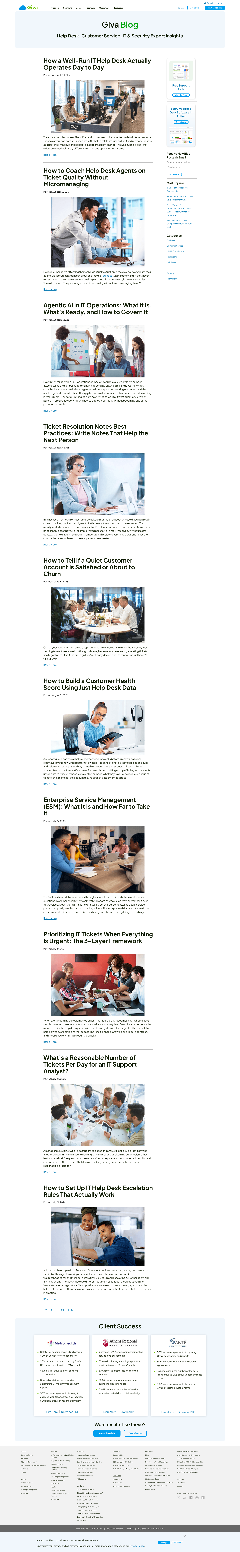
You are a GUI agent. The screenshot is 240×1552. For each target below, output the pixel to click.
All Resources (150, 1489)
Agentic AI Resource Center (155, 1458)
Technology (172, 278)
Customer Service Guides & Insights (190, 1465)
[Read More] (50, 154)
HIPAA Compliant (57, 1464)
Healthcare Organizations (86, 1455)
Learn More (51, 1411)
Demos (79, 8)
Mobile (53, 1487)
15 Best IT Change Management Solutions (127, 1469)
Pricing (181, 8)
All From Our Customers (121, 1486)
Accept (164, 1543)
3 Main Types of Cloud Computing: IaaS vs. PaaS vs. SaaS (180, 223)
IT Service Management (29, 1462)
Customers (104, 8)
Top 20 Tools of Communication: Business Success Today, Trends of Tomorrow (179, 210)
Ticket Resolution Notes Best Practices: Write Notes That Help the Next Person (95, 432)
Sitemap (130, 1529)
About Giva (181, 1483)
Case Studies (117, 1479)
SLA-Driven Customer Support (87, 1503)
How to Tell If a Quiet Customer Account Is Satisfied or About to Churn (89, 566)
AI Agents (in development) (60, 1461)
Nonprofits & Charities (85, 1475)
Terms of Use (97, 1529)
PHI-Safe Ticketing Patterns (87, 1496)
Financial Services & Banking (87, 1469)
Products (55, 8)
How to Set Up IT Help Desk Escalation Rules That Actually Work (98, 1191)
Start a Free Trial (107, 1433)
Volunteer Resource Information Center (159, 1482)
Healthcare (172, 257)
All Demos (24, 1493)
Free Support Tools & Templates (156, 1462)
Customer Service (175, 246)
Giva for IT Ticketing (58, 1490)
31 (58, 1309)
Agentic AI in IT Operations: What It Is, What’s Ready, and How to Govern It (97, 308)
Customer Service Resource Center (157, 1469)
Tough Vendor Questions (186, 1458)
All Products (25, 1469)
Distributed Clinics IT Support (87, 1500)
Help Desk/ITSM (26, 1486)
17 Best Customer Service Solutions (125, 1458)
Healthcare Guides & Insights (187, 1469)
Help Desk (171, 262)
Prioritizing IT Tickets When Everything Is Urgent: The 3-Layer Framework (98, 937)
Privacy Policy (82, 1529)
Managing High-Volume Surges (88, 1507)
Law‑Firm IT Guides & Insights (187, 1472)
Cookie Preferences (114, 1529)
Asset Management (57, 1480)
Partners (180, 1486)
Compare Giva (118, 1455)
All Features (55, 1499)
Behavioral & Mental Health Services (89, 1462)
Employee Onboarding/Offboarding (90, 1517)
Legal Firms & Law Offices (86, 1465)
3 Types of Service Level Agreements (177, 189)
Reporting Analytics (58, 1473)
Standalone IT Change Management (33, 1465)
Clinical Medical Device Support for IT (90, 1493)
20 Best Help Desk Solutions (123, 1462)
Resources (118, 8)
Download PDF (70, 1411)
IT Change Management (29, 1490)
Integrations (55, 1483)
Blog (147, 1455)
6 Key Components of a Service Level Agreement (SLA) (181, 198)
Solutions (67, 8)
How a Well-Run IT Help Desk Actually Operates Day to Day (97, 64)
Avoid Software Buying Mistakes (188, 1455)
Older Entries (68, 1309)
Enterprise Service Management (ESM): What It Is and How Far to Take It (96, 806)
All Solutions (81, 1479)
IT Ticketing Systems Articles (155, 1472)
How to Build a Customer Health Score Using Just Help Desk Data (89, 684)
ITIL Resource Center (152, 1479)
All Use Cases (81, 1520)
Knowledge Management (60, 1477)
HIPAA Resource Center (153, 1465)
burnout (107, 275)
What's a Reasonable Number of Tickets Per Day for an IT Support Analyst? (90, 1064)
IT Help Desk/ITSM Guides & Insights (190, 1462)
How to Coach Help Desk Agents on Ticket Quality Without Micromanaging (94, 177)
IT (167, 267)
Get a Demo (181, 122)
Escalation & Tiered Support (87, 1510)
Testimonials (117, 1483)
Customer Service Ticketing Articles (157, 1475)
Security (170, 273)
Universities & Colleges (85, 1472)
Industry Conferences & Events (156, 1486)
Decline (177, 1543)
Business (171, 240)
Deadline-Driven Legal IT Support (88, 1514)
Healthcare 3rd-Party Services (87, 1458)
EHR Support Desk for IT (85, 1490)
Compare (90, 8)
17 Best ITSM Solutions (121, 1465)
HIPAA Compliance (175, 251)
